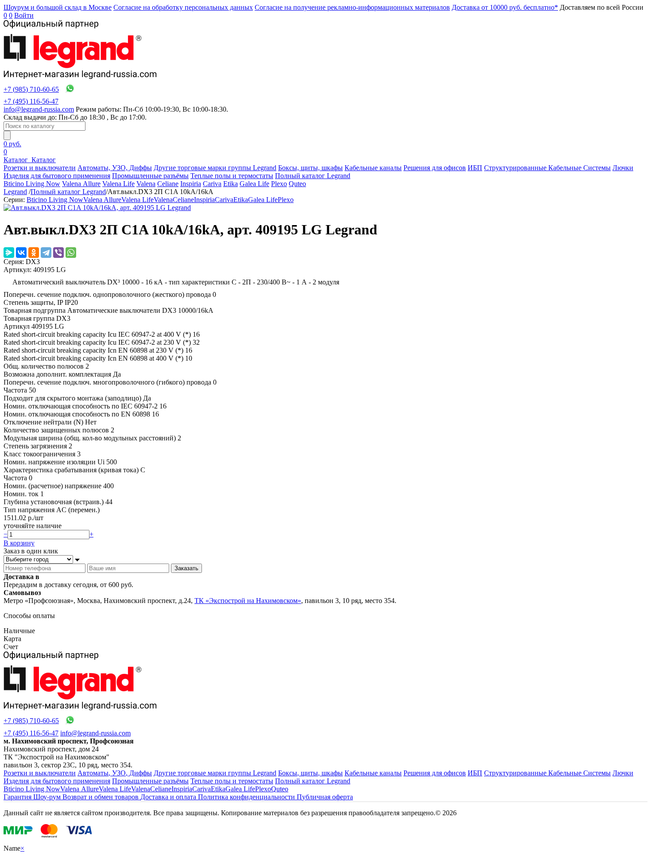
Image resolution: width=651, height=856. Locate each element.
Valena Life (118, 183)
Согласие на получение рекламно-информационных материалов (352, 7)
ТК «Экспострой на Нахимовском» (247, 600)
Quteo (297, 183)
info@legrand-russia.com (39, 109)
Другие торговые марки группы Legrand (215, 167)
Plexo (279, 183)
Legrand (15, 191)
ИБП (475, 167)
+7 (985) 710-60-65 (31, 89)
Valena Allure (81, 183)
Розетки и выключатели (40, 167)
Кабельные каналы (373, 167)
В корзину (19, 543)
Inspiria (190, 183)
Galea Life (254, 183)
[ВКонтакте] (21, 252)
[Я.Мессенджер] (9, 252)
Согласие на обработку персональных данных (183, 7)
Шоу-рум (47, 797)
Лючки (622, 167)
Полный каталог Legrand (312, 175)
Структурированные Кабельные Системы (547, 167)
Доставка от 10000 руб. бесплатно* (505, 7)
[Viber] (58, 252)
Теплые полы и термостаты (231, 175)
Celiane (167, 183)
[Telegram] (46, 252)
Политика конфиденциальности (247, 797)
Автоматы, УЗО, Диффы (115, 167)
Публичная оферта (325, 797)
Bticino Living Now (32, 183)
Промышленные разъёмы (150, 175)
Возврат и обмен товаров (101, 797)
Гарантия (18, 797)
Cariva (212, 183)
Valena (145, 183)
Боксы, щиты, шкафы (310, 167)
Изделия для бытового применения (57, 175)
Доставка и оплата (169, 797)
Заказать (186, 568)
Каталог (17, 159)
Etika (230, 183)
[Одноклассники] (33, 252)
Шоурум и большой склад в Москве (58, 7)
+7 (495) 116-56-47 (31, 101)
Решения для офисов (434, 167)
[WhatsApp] (71, 252)
